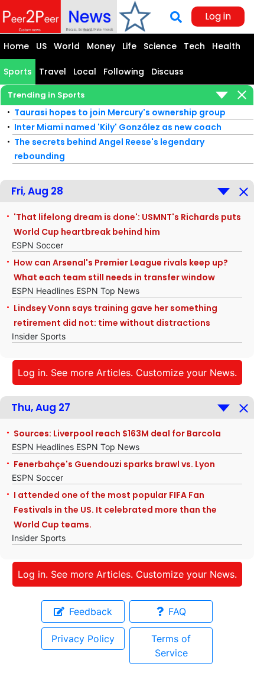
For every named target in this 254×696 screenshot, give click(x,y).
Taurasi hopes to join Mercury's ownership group (120, 112)
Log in (218, 16)
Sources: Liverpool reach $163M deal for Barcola (117, 433)
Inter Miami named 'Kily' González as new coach (118, 127)
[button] (118, 95)
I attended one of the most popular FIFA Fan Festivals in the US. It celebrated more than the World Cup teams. (115, 509)
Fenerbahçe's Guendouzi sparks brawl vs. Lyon (114, 464)
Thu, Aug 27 (40, 407)
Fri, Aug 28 (37, 191)
